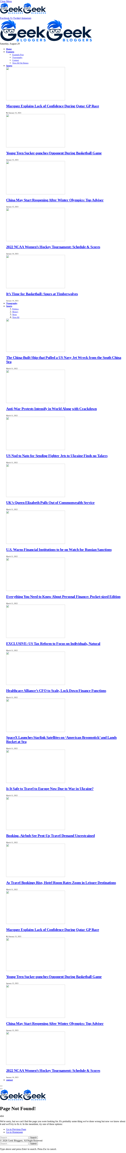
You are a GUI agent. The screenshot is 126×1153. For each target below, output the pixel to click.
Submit (33, 1144)
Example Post (18, 54)
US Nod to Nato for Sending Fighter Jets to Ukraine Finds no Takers (56, 456)
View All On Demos (20, 63)
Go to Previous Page (16, 1129)
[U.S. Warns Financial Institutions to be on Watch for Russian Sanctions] (35, 543)
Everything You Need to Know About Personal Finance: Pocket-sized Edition (63, 597)
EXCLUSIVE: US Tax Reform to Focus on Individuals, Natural (53, 644)
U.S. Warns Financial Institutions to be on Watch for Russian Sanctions (59, 550)
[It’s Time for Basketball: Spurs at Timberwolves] (35, 287)
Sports (9, 65)
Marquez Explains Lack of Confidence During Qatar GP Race (52, 106)
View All (15, 317)
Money (15, 312)
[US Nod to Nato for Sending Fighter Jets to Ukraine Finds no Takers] (35, 449)
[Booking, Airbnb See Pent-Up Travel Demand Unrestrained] (35, 829)
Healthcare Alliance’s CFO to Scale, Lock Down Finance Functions (56, 691)
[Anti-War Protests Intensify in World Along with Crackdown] (35, 402)
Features (10, 52)
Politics (15, 309)
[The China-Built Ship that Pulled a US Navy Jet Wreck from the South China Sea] (35, 351)
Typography (17, 57)
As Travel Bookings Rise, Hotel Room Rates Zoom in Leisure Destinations (61, 883)
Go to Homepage (14, 1132)
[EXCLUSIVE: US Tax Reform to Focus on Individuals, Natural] (35, 637)
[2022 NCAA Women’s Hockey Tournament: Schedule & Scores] (35, 240)
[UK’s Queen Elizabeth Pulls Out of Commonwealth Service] (35, 496)
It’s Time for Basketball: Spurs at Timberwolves (42, 294)
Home (9, 49)
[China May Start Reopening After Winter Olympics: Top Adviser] (35, 193)
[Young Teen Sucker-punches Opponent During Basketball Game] (35, 146)
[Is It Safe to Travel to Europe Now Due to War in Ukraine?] (35, 782)
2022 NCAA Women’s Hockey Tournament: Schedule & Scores (53, 247)
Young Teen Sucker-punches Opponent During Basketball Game (54, 153)
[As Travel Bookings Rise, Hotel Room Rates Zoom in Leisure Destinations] (35, 876)
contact (9, 1080)
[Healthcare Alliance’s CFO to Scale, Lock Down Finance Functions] (35, 684)
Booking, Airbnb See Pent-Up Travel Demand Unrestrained (50, 836)
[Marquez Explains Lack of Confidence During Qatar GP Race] (35, 99)
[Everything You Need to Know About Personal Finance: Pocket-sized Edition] (35, 590)
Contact (15, 60)
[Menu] (1, 1085)
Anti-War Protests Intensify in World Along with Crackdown (51, 409)
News (14, 314)
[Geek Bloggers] (46, 41)
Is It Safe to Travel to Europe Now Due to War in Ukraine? (50, 789)
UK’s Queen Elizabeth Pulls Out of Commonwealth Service (50, 503)
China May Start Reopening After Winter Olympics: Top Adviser (55, 200)
